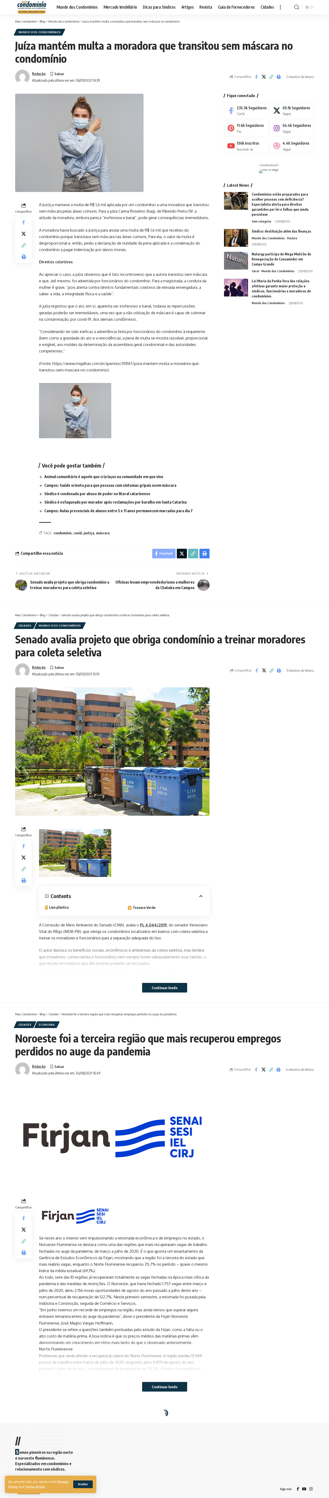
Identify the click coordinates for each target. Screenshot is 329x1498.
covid (77, 533)
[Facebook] (246, 110)
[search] (296, 7)
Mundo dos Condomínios (40, 32)
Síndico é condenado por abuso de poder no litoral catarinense (97, 493)
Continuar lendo (165, 988)
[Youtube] (246, 146)
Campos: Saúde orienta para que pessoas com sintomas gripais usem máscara (110, 485)
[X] (292, 110)
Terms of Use (35, 1487)
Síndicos (46, 1423)
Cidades (25, 625)
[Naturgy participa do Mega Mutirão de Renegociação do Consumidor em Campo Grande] (236, 261)
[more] (280, 7)
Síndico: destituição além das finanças (281, 231)
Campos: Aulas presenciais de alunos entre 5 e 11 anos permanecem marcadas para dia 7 (118, 510)
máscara (103, 533)
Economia (47, 1024)
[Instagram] (292, 128)
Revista (292, 238)
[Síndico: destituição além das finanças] (236, 238)
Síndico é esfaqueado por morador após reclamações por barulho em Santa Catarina (115, 502)
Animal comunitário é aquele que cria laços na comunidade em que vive (103, 476)
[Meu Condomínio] (32, 7)
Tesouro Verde (144, 908)
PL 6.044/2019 (153, 925)
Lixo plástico (59, 907)
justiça (89, 533)
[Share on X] (263, 77)
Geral (255, 271)
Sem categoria (261, 221)
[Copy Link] (271, 77)
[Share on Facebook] (256, 77)
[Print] (278, 77)
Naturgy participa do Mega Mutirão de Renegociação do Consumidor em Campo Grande (281, 259)
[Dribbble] (292, 146)
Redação (39, 73)
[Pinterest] (246, 128)
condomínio (62, 533)
